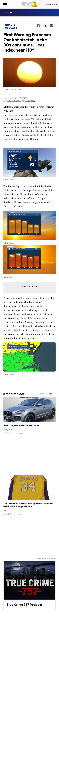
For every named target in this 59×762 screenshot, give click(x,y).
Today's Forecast (10, 26)
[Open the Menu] (4, 4)
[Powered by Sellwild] (51, 559)
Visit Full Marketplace (46, 394)
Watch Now (51, 4)
